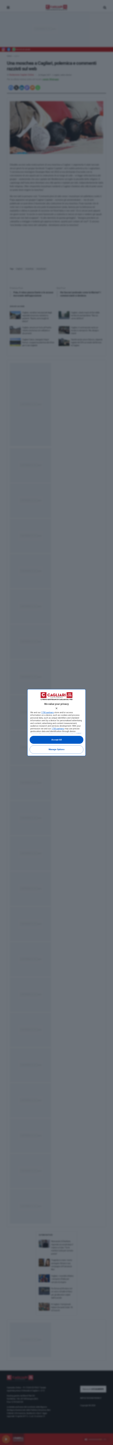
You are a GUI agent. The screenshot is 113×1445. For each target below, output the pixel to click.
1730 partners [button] (47, 712)
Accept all (56, 739)
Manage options (56, 749)
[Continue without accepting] (56, 708)
